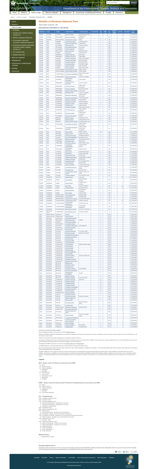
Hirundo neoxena (69, 45)
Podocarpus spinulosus (71, 307)
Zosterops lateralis (69, 49)
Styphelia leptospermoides (71, 235)
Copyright (36, 457)
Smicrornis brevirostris (70, 115)
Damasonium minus (70, 220)
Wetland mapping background (22, 37)
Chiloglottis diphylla (70, 283)
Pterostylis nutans (69, 290)
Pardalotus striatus (70, 103)
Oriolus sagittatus (69, 67)
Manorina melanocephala (71, 90)
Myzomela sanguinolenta (71, 97)
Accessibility (71, 457)
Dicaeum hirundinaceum (71, 43)
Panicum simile (69, 300)
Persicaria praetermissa (71, 309)
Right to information (61, 457)
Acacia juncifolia (69, 250)
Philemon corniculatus (70, 99)
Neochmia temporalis (70, 41)
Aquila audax (68, 153)
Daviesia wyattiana (70, 255)
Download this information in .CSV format (53, 27)
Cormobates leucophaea (71, 124)
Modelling (16, 30)
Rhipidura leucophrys (70, 56)
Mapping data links (19, 54)
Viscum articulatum (70, 324)
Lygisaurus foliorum (70, 175)
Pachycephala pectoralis (71, 69)
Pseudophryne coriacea (71, 198)
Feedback (111, 457)
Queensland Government (74, 465)
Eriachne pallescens (70, 298)
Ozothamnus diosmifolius (71, 225)
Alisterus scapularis (70, 139)
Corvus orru (68, 52)
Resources (119, 12)
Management (67, 12)
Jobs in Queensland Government (86, 457)
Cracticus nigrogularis (70, 60)
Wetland (80, 343)
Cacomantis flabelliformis (71, 137)
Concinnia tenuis (69, 170)
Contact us (94, 2)
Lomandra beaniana (70, 223)
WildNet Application (70, 343)
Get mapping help (18, 52)
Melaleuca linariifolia (70, 277)
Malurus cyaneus (69, 117)
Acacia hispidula (69, 248)
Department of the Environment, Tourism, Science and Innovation (100, 8)
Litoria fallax (68, 185)
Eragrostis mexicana (70, 296)
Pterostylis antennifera (70, 288)
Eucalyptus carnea (70, 264)
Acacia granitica (69, 246)
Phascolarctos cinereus (71, 39)
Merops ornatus (69, 133)
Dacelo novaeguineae (70, 135)
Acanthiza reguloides (70, 107)
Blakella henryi (68, 263)
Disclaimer (44, 457)
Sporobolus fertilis (69, 302)
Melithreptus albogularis (71, 95)
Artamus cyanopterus (70, 58)
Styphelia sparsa (69, 238)
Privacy (51, 457)
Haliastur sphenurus (70, 159)
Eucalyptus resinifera (70, 268)
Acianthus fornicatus (70, 279)
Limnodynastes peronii (70, 200)
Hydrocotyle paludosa (70, 221)
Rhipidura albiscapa (70, 54)
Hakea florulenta (69, 315)
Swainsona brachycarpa (71, 261)
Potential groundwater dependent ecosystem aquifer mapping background (23, 47)
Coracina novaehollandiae (71, 74)
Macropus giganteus (70, 37)
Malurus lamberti (69, 119)
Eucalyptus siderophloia (71, 270)
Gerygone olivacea (70, 109)
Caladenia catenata (70, 281)
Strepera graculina (69, 65)
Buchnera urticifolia (70, 292)
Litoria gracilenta (69, 187)
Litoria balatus (68, 179)
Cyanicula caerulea (70, 285)
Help (100, 2)
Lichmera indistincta (70, 88)
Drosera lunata (69, 229)
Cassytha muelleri (69, 240)
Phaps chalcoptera (70, 164)
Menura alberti (68, 131)
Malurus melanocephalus (71, 121)
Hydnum (67, 214)
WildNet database (71, 332)
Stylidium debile (69, 326)
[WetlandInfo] (20, 8)
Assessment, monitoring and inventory (88, 12)
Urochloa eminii (69, 305)
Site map (86, 2)
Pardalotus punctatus (70, 101)
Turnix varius (68, 151)
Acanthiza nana (69, 105)
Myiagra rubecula (69, 50)
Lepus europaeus (69, 34)
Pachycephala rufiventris (71, 71)
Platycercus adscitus (70, 142)
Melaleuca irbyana (69, 275)
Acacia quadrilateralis (70, 251)
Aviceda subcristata (70, 155)
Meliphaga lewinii (69, 92)
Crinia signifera (69, 196)
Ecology (108, 12)
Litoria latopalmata (69, 190)
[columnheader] (42, 31)
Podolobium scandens (70, 259)
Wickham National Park (37, 17)
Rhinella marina (69, 177)
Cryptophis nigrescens (70, 167)
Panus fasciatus (69, 216)
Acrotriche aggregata (70, 231)
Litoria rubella (68, 193)
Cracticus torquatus (70, 62)
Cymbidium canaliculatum (71, 287)
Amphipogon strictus (70, 294)
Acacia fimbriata (69, 244)
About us (24, 12)
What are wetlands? (51, 12)
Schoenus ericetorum (70, 227)
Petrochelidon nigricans (71, 47)
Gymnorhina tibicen (70, 64)
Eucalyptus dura (69, 266)
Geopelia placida (69, 162)
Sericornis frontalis (69, 113)
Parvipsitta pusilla (69, 141)
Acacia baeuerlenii (69, 242)
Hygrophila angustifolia (70, 218)
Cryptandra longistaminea (71, 317)
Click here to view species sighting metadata (49, 330)
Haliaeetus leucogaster (71, 157)
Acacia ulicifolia (69, 253)
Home (15, 12)
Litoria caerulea (69, 183)
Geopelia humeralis (70, 161)
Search (133, 2)
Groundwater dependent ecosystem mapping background (23, 41)
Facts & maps (36, 12)
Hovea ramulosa (69, 257)
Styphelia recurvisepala (71, 236)
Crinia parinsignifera (70, 194)
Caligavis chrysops (70, 86)
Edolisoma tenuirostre (70, 76)
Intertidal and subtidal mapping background (23, 34)
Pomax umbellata (69, 323)
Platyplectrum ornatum (70, 209)
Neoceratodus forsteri (70, 211)
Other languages (102, 457)
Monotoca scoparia (70, 233)
